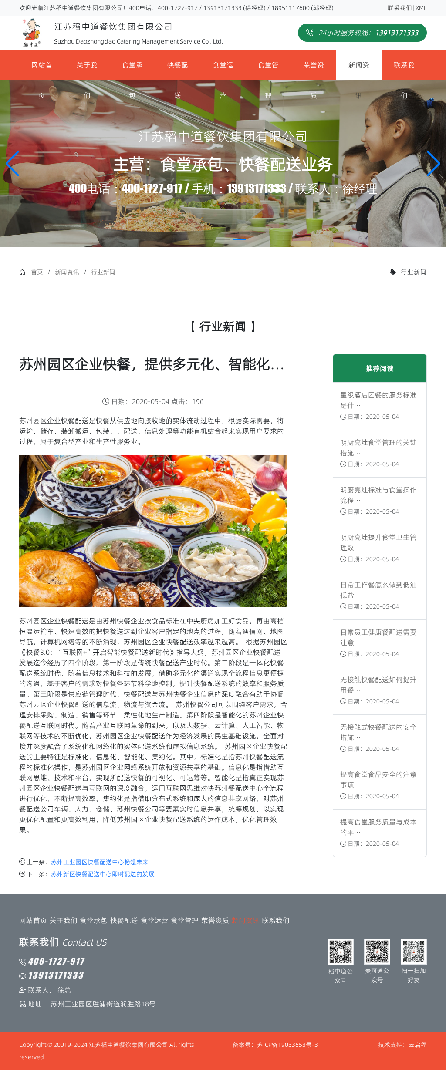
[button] (434, 164)
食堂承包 (132, 70)
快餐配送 (177, 70)
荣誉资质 (313, 70)
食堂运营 (223, 70)
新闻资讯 (358, 70)
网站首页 (41, 70)
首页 (37, 272)
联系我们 (400, 7)
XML (421, 7)
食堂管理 (268, 70)
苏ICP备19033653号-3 (287, 1044)
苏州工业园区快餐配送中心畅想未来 (100, 862)
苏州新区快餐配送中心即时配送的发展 (103, 874)
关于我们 (87, 70)
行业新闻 (103, 272)
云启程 (418, 1044)
